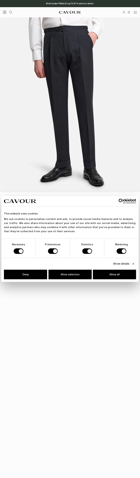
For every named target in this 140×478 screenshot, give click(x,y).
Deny (26, 274)
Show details (121, 263)
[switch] (53, 251)
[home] (70, 12)
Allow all (114, 274)
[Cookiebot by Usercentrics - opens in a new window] (121, 201)
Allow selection (70, 274)
